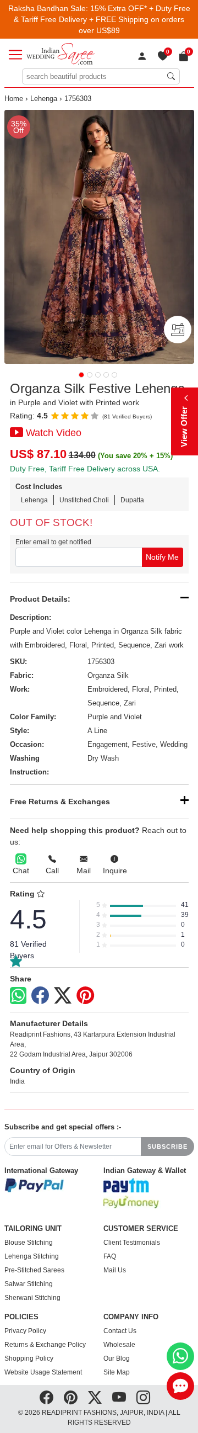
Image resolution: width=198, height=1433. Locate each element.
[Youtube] (119, 1397)
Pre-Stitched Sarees (34, 1270)
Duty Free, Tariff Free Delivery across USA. (85, 468)
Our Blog (116, 1358)
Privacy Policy (25, 1331)
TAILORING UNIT (33, 1229)
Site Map (116, 1372)
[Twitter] (63, 996)
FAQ (109, 1256)
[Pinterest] (85, 996)
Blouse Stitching (28, 1242)
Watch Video (53, 432)
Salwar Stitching (28, 1284)
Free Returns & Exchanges (60, 801)
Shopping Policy (28, 1358)
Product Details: (40, 599)
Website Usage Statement (43, 1372)
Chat (21, 870)
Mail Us (114, 1270)
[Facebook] (40, 996)
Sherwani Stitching (32, 1298)
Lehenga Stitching (31, 1256)
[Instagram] (143, 1397)
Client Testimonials (131, 1242)
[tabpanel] (99, 237)
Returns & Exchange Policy (45, 1345)
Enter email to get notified (53, 542)
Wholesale (119, 1345)
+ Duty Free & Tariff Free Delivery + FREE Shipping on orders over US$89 (102, 19)
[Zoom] (99, 237)
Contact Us (119, 1331)
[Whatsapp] (18, 995)
